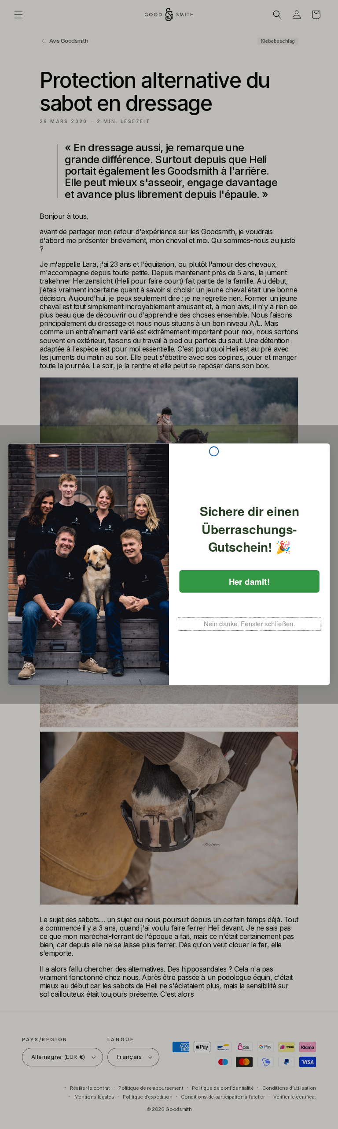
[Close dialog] (214, 451)
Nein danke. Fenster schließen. (249, 624)
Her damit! (249, 581)
